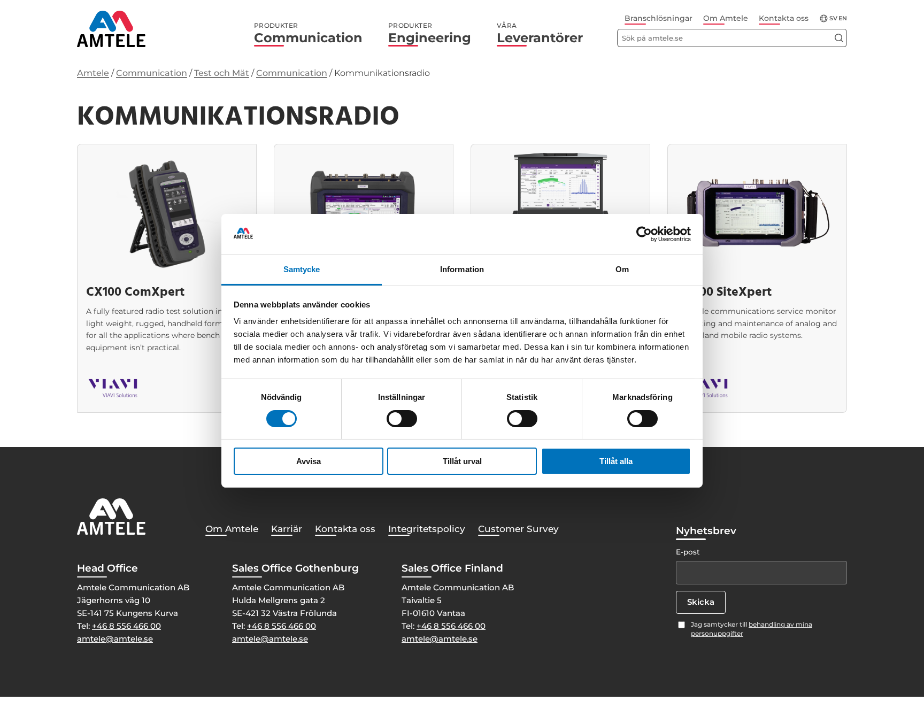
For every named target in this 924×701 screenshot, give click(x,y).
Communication (308, 33)
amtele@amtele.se (115, 639)
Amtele (93, 73)
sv (833, 18)
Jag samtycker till (751, 628)
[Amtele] (111, 28)
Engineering (429, 33)
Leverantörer (540, 33)
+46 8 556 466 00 (126, 626)
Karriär (286, 528)
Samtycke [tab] (301, 269)
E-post (688, 552)
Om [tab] (622, 269)
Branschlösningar (658, 18)
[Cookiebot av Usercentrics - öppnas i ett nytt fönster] (644, 234)
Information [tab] (462, 269)
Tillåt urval (462, 461)
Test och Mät (221, 73)
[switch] (402, 418)
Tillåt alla (616, 461)
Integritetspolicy (426, 528)
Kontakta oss (783, 18)
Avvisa (308, 461)
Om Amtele (725, 18)
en (842, 18)
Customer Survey (518, 528)
